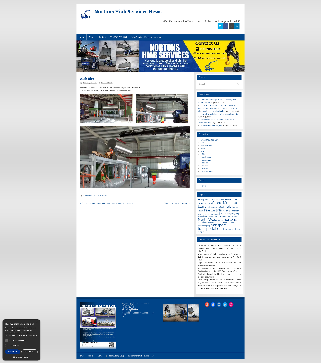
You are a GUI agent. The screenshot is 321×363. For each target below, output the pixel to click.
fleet (222, 207)
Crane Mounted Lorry (210, 140)
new (235, 216)
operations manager (206, 222)
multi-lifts (229, 216)
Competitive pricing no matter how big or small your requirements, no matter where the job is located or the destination (218, 108)
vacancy (228, 229)
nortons (230, 219)
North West (206, 160)
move (222, 216)
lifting (220, 210)
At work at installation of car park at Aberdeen (220, 114)
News (91, 37)
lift (214, 211)
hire (202, 151)
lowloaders (215, 214)
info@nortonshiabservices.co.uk (146, 37)
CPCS (206, 203)
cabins (234, 200)
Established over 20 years (212, 125)
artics (218, 200)
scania (225, 222)
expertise (216, 207)
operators (218, 222)
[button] (21, 357)
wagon (201, 231)
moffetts (217, 216)
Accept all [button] (12, 352)
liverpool (229, 211)
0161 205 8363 (128, 305)
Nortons (204, 163)
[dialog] (21, 339)
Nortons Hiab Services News (128, 11)
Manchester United (206, 216)
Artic (214, 200)
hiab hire (235, 207)
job (212, 211)
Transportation (207, 171)
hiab (99, 196)
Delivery (210, 207)
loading (201, 214)
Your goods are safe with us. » (177, 203)
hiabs (104, 196)
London (208, 214)
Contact (102, 37)
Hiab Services (106, 83)
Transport (205, 168)
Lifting (203, 154)
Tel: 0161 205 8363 (118, 37)
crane (210, 203)
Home (81, 37)
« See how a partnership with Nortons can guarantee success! (107, 203)
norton (220, 220)
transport (218, 225)
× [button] (37, 322)
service (231, 222)
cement (200, 203)
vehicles (236, 229)
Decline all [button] (29, 352)
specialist (201, 226)
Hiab (203, 143)
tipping (207, 226)
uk (223, 229)
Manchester (206, 157)
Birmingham (225, 200)
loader (236, 211)
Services (204, 166)
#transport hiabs (90, 196)
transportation (209, 228)
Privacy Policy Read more (27, 335)
